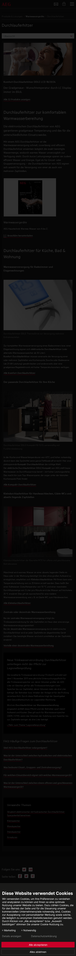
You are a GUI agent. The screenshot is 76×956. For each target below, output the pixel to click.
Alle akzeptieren (38, 944)
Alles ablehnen (38, 951)
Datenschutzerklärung (44, 936)
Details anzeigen (11, 936)
